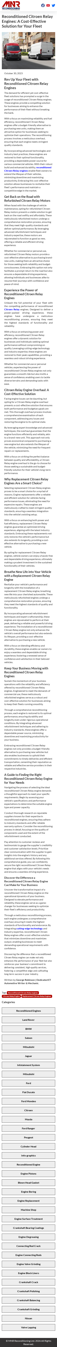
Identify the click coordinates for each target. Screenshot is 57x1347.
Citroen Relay (12, 309)
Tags (4, 992)
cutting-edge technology (29, 928)
